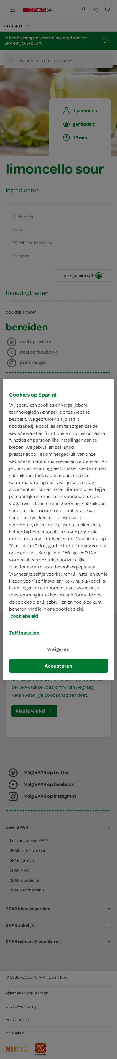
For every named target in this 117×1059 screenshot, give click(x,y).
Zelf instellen (24, 632)
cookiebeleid (24, 616)
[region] (58, 529)
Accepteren (58, 666)
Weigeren (58, 649)
